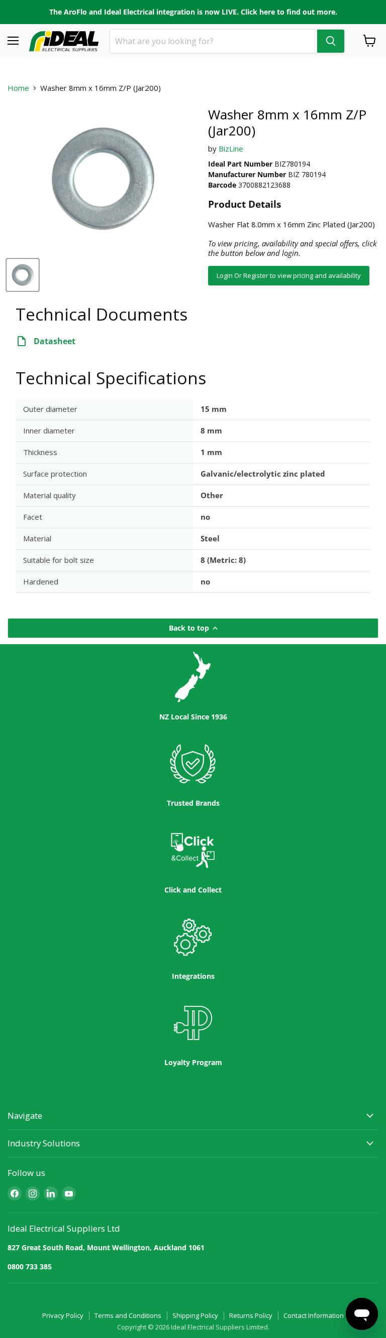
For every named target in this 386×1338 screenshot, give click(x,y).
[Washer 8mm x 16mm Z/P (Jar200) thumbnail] (23, 275)
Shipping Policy (195, 1315)
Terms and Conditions (127, 1315)
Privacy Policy (62, 1315)
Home (18, 88)
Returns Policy (250, 1315)
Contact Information (313, 1315)
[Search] (330, 41)
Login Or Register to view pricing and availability (289, 275)
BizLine (231, 148)
